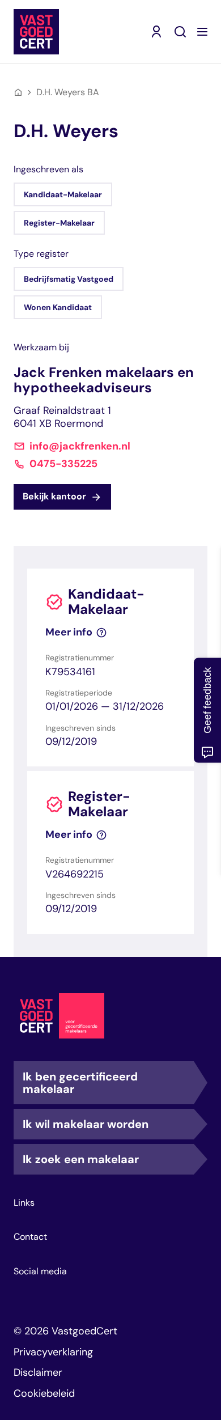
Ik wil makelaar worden (85, 1124)
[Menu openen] (202, 32)
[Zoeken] (180, 32)
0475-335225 (63, 463)
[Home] (18, 92)
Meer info (68, 632)
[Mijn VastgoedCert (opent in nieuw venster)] (156, 32)
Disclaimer (38, 1372)
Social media (40, 1271)
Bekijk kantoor (54, 496)
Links (24, 1203)
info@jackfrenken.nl (79, 446)
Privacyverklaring (53, 1352)
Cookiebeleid (44, 1393)
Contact (30, 1237)
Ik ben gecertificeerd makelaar (80, 1082)
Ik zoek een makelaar (81, 1159)
